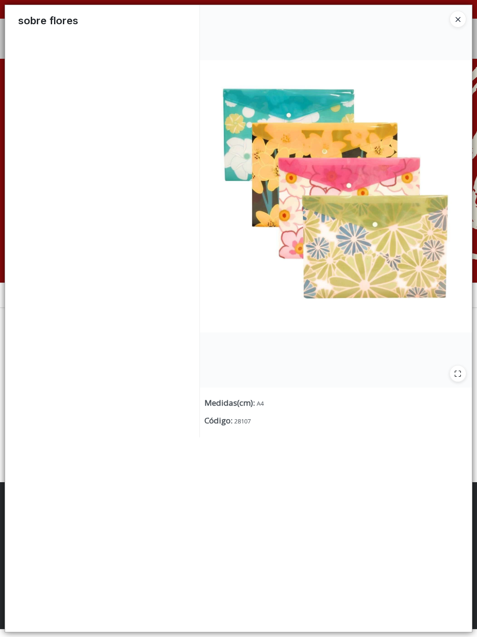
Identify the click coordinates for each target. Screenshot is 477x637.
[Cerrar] (458, 19)
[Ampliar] (458, 373)
